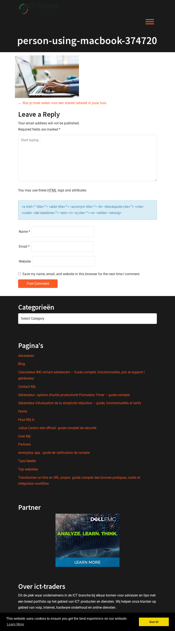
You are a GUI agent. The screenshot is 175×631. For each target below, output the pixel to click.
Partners (24, 444)
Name (24, 232)
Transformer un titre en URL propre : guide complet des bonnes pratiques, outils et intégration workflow (79, 481)
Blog (21, 364)
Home (22, 411)
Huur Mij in (26, 420)
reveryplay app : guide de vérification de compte (54, 453)
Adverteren (26, 356)
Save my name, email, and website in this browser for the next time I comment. (81, 274)
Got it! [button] (154, 622)
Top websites (28, 469)
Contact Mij (26, 387)
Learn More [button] (15, 624)
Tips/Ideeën (27, 461)
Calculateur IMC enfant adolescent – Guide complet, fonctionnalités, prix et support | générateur (81, 375)
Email (24, 246)
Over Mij (24, 436)
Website (25, 261)
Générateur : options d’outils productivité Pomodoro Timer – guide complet (74, 395)
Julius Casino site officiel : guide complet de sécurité (57, 428)
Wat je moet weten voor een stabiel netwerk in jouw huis (62, 103)
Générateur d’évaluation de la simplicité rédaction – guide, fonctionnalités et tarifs (79, 403)
